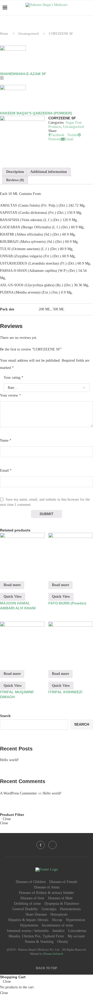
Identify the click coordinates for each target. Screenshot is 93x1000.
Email (6, 470)
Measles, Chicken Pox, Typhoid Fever (36, 936)
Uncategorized (28, 33)
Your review (10, 395)
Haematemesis (70, 909)
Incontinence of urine (57, 925)
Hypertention (75, 920)
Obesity (62, 942)
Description (15, 172)
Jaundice (58, 931)
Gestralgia (49, 909)
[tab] (15, 172)
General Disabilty (25, 909)
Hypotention (29, 925)
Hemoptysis (58, 914)
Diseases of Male (60, 898)
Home (4, 33)
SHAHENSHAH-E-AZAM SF (23, 74)
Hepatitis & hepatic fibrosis (28, 920)
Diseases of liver (32, 898)
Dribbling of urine (27, 904)
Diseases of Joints (46, 887)
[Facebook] (40, 845)
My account (76, 936)
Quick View (13, 596)
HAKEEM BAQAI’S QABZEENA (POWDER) (36, 113)
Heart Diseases (36, 914)
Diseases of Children (31, 882)
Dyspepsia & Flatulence (61, 904)
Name (5, 440)
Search (5, 716)
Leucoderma (77, 931)
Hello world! (9, 760)
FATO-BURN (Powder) (67, 603)
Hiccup (57, 920)
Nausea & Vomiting (39, 942)
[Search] (87, 7)
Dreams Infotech (53, 953)
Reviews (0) (15, 180)
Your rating (13, 377)
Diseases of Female (63, 882)
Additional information (48, 172)
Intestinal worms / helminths (28, 931)
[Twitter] (52, 845)
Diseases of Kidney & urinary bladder (46, 893)
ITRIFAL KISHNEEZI (65, 692)
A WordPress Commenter (18, 793)
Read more (12, 585)
